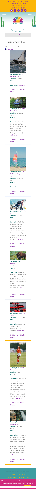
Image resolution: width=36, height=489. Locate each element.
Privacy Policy (21, 474)
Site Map (13, 474)
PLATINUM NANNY (15, 3)
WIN (24, 3)
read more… (22, 85)
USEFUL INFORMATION (18, 6)
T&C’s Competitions (24, 477)
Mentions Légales (12, 477)
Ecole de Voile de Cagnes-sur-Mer (17, 174)
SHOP (23, 8)
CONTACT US (15, 8)
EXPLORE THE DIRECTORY (15, 1)
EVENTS (27, 1)
